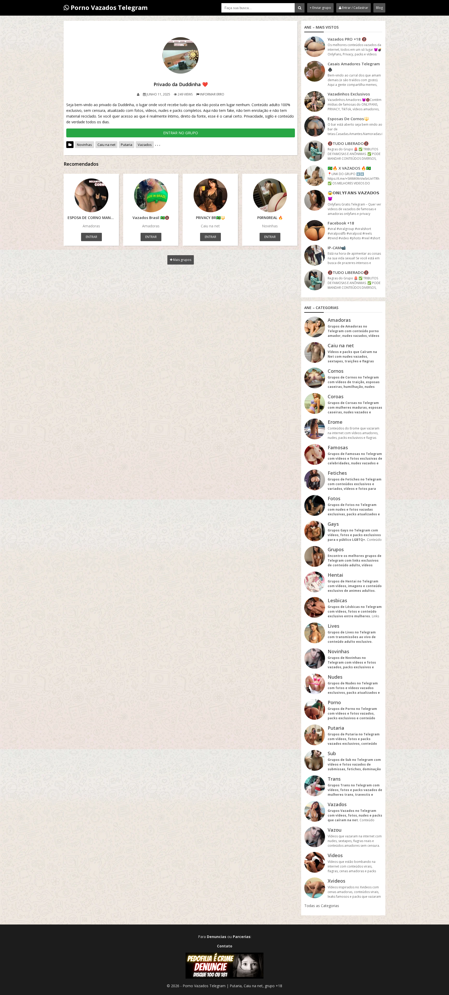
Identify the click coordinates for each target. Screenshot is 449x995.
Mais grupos (181, 260)
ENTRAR (91, 237)
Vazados (145, 144)
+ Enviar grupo (320, 7)
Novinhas (84, 144)
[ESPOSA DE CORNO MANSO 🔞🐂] (91, 195)
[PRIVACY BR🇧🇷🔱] (210, 195)
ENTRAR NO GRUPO (180, 132)
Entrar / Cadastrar (354, 7)
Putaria (126, 144)
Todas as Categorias (321, 905)
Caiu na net (106, 144)
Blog (379, 7)
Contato (224, 945)
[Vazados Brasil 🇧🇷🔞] (151, 195)
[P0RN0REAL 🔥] (270, 195)
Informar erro (212, 94)
